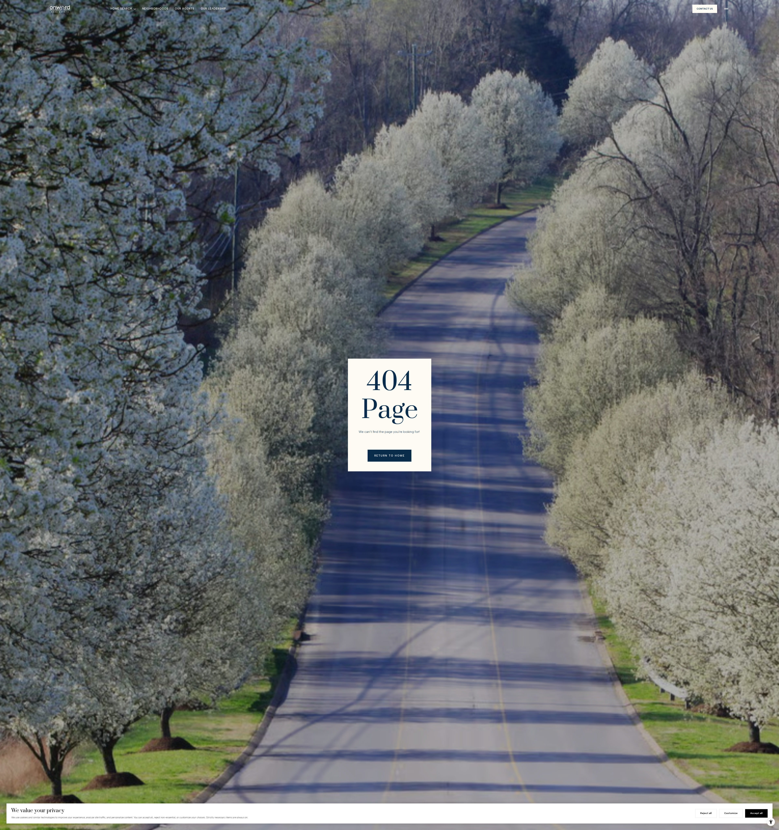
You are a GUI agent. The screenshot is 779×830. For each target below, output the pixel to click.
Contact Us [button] (705, 8)
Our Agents (184, 8)
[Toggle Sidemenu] (726, 9)
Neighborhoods (155, 8)
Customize (731, 813)
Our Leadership (213, 8)
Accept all (756, 813)
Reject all (706, 813)
